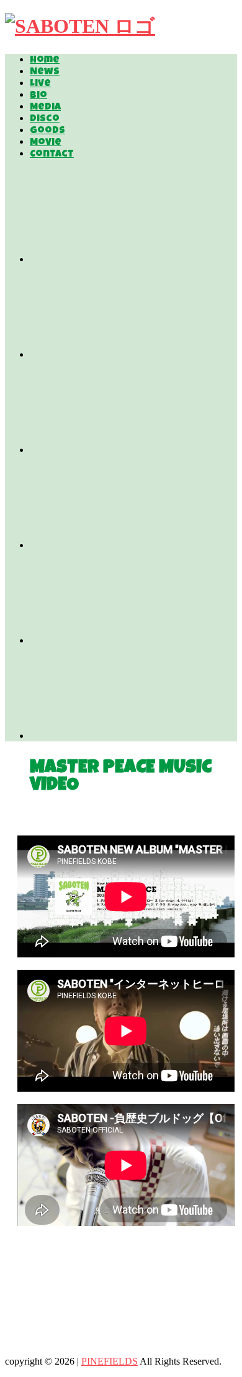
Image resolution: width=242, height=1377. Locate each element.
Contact (52, 155)
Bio (38, 96)
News (45, 72)
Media (45, 108)
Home (45, 61)
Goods (47, 131)
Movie (45, 143)
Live (40, 84)
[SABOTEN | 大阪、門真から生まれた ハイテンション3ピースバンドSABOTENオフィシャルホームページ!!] (80, 26)
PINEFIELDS (109, 1361)
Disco (45, 119)
